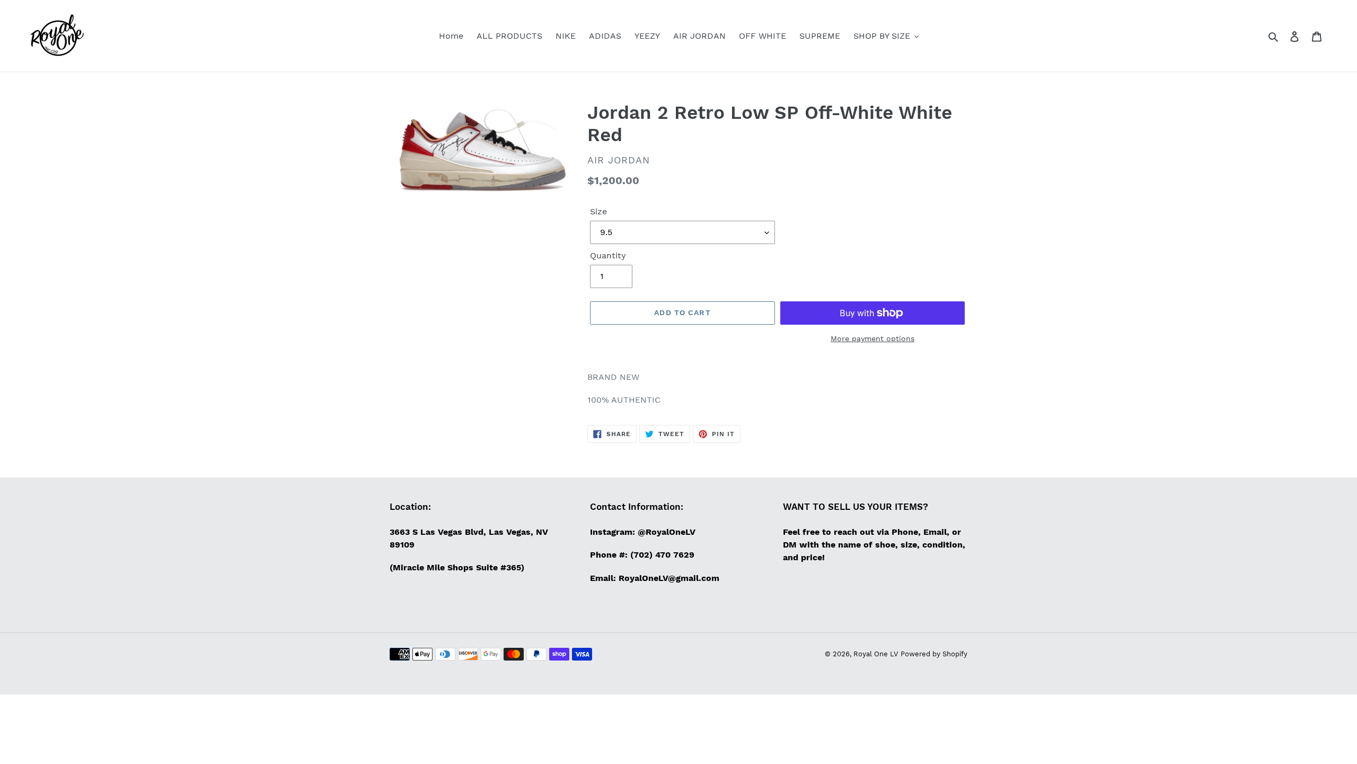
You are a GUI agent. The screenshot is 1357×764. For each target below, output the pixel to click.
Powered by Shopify (934, 654)
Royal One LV (875, 654)
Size (598, 211)
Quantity (608, 255)
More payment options (872, 338)
